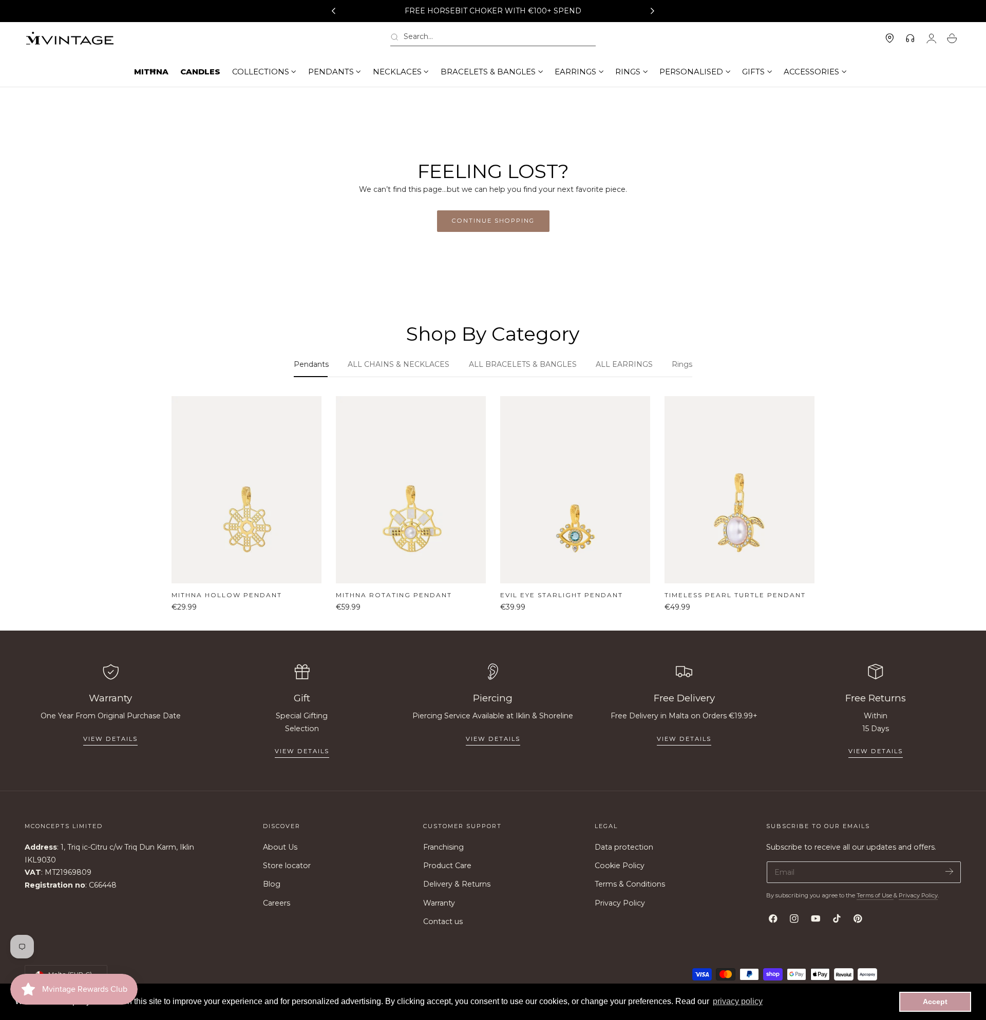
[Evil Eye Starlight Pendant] (575, 489)
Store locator (287, 866)
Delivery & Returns (456, 884)
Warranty (439, 903)
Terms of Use (875, 895)
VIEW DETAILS (302, 751)
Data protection (624, 847)
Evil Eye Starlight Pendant (561, 595)
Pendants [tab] (311, 364)
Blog (271, 884)
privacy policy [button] (738, 1001)
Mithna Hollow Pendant (227, 595)
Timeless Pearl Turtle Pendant (735, 595)
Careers (276, 903)
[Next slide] (652, 11)
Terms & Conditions (630, 884)
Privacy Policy (620, 903)
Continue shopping (493, 220)
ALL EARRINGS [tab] (624, 364)
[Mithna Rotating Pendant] (411, 489)
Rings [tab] (682, 364)
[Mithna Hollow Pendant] (246, 489)
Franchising (443, 847)
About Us (280, 847)
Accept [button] (935, 1001)
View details (110, 738)
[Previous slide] (333, 11)
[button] (493, 39)
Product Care (447, 866)
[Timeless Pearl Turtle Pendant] (739, 489)
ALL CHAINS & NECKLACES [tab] (398, 364)
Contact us (443, 921)
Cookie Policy (619, 866)
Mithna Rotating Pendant (394, 595)
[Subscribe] (949, 871)
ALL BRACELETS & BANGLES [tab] (523, 364)
